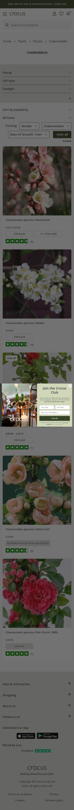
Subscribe (54, 418)
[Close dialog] (69, 385)
